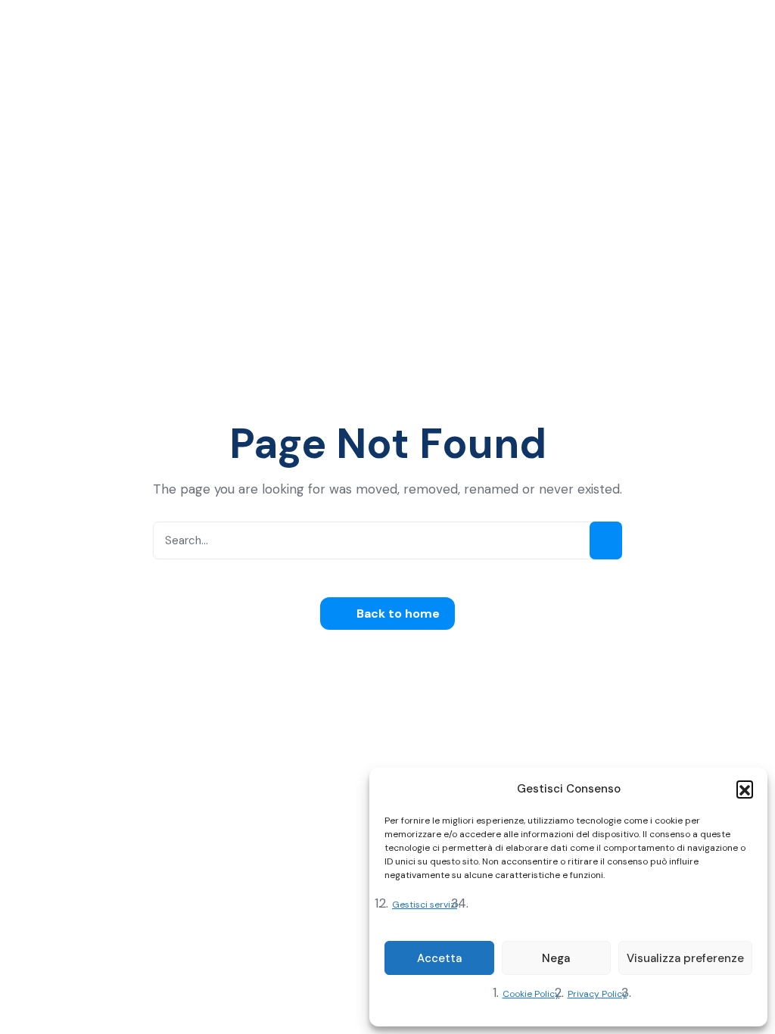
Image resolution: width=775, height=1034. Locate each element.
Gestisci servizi (424, 905)
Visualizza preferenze (685, 958)
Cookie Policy (531, 994)
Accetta (439, 958)
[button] (744, 788)
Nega (556, 958)
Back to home (396, 613)
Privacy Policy (597, 994)
